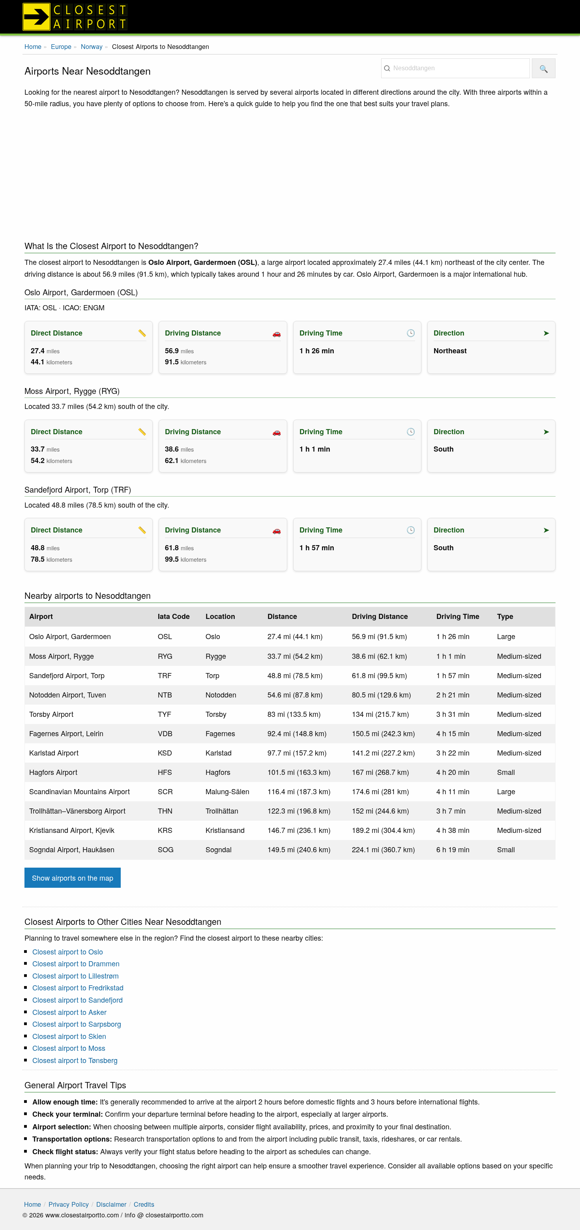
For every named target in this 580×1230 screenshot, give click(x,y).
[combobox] (455, 68)
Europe (61, 46)
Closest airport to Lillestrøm (75, 975)
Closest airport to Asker (69, 1012)
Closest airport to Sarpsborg (76, 1023)
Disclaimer (111, 1204)
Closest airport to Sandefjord (77, 999)
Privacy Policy (69, 1204)
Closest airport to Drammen (76, 963)
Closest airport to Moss (68, 1047)
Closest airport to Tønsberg (75, 1060)
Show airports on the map (72, 877)
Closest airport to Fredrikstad (77, 987)
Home (32, 46)
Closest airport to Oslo (67, 951)
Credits (144, 1204)
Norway (92, 46)
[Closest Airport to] (290, 17)
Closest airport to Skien (69, 1036)
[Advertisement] (290, 172)
